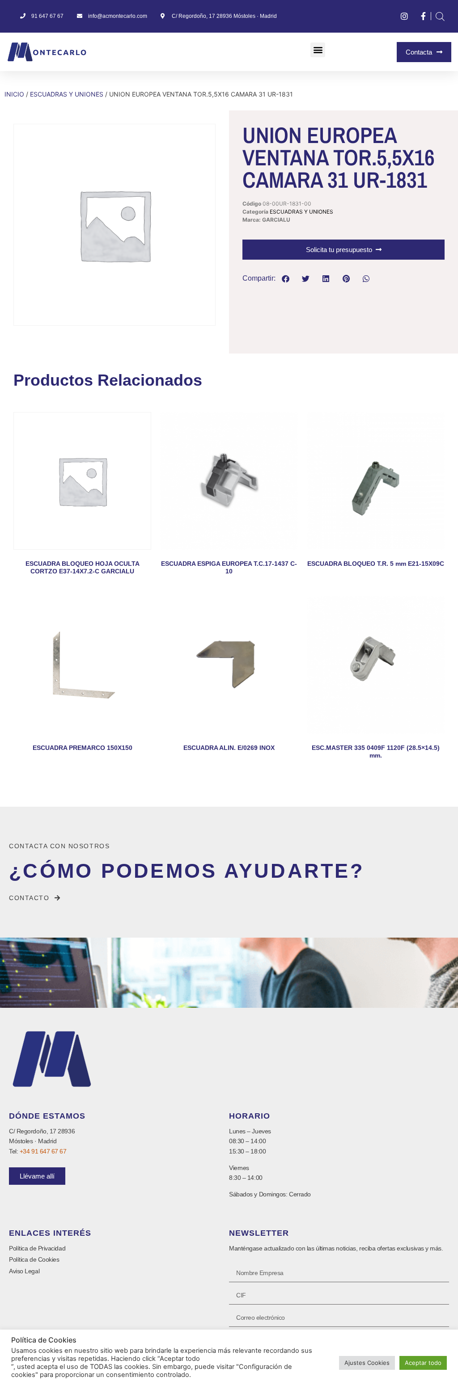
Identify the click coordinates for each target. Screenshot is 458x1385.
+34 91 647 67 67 (43, 1151)
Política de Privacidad (37, 1248)
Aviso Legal (24, 1271)
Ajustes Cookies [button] (367, 1362)
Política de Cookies (34, 1259)
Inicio (14, 94)
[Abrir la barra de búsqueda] (440, 16)
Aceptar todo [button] (423, 1362)
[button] (317, 49)
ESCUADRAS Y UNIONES (66, 94)
